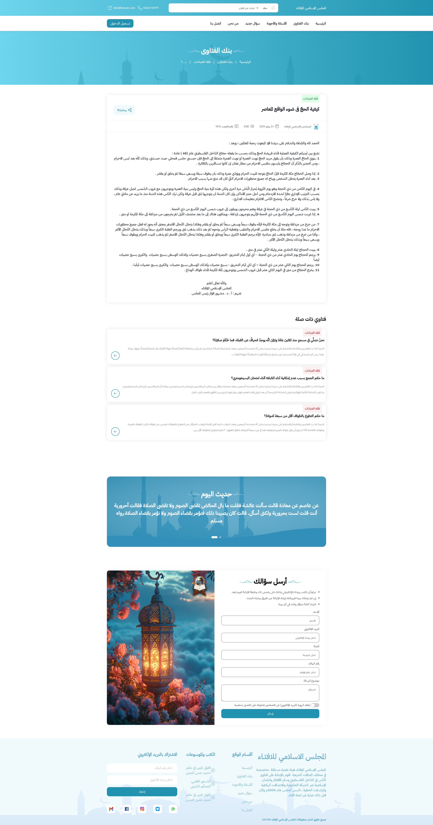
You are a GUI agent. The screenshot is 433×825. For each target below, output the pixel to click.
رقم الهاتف (313, 663)
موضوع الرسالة (311, 681)
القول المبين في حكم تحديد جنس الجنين (198, 770)
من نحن (233, 23)
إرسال (270, 714)
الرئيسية (321, 23)
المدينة (316, 646)
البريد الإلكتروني (311, 629)
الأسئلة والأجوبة (277, 23)
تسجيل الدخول (120, 23)
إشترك (142, 792)
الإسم (316, 612)
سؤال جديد (252, 23)
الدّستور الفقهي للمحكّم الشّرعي (200, 784)
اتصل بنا (215, 23)
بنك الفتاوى (301, 23)
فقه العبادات (202, 61)
